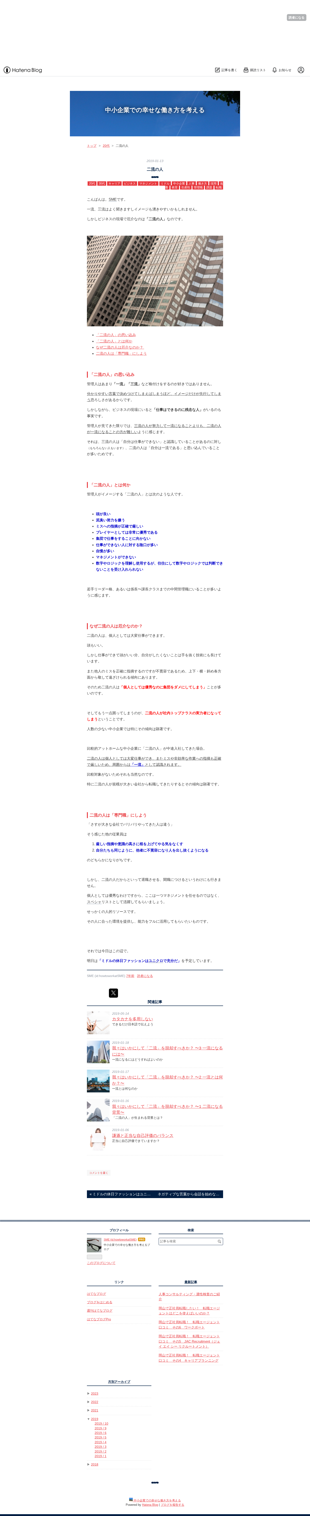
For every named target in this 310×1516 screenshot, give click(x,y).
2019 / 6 (100, 1433)
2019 (94, 1419)
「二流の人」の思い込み (116, 335)
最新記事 (191, 1282)
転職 (219, 187)
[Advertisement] (136, 32)
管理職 (198, 187)
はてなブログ (96, 1294)
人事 (191, 183)
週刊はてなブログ (99, 1310)
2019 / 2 (100, 1451)
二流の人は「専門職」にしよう (121, 353)
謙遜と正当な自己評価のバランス (142, 1135)
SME (113, 199)
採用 (214, 183)
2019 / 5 (100, 1437)
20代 (92, 183)
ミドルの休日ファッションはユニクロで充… (121, 1194)
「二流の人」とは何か (114, 341)
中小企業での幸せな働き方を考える (155, 109)
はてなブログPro (99, 1319)
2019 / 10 (101, 1423)
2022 (94, 1402)
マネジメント (148, 183)
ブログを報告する (172, 1504)
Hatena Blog (150, 1504)
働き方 (202, 183)
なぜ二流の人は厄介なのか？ (120, 347)
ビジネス (130, 183)
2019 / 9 (100, 1428)
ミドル (165, 183)
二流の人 (155, 169)
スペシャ (94, 902)
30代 (102, 183)
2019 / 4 (100, 1442)
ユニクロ (156, 961)
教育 (175, 187)
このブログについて (101, 1263)
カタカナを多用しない (132, 1019)
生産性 (185, 187)
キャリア (114, 183)
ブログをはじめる (99, 1302)
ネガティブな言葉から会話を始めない (189, 1194)
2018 (94, 1464)
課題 (209, 187)
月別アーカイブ (119, 1382)
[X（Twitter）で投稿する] (113, 993)
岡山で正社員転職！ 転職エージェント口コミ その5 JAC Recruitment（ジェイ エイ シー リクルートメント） (189, 1341)
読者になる (297, 17)
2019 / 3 (100, 1447)
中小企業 (179, 183)
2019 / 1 (100, 1456)
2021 (94, 1410)
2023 (94, 1393)
